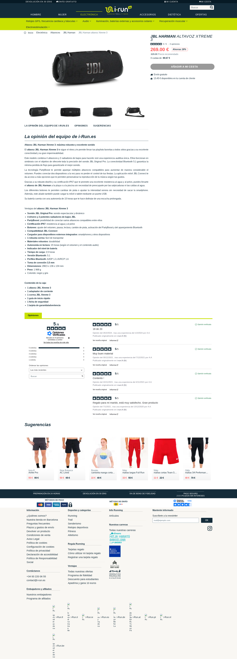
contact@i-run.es (36, 580)
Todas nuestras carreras (122, 530)
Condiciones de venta (38, 535)
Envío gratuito (67, 2)
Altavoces (55, 32)
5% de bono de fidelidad (142, 493)
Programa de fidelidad (80, 575)
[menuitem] (52, 21)
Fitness (72, 531)
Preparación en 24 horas (46, 493)
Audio (86, 21)
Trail (70, 519)
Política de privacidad (38, 550)
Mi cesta (206, 2)
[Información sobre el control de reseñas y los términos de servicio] (69, 338)
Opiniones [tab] (33, 315)
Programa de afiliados (39, 598)
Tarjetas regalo (76, 549)
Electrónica (89, 14)
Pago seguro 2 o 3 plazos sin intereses (190, 494)
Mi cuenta (172, 2)
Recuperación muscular (172, 21)
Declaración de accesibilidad (42, 554)
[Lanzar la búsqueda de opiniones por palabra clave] (82, 376)
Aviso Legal (33, 539)
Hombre (36, 14)
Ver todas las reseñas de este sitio (56, 342)
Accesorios (148, 14)
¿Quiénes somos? (37, 515)
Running (72, 515)
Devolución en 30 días (39, 2)
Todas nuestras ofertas (80, 571)
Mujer (62, 14)
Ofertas (201, 14)
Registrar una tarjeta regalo (83, 557)
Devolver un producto (38, 531)
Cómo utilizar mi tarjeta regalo (84, 553)
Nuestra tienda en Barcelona (42, 519)
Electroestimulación (37, 27)
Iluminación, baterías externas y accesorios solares (124, 21)
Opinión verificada (204, 324)
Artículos (114, 515)
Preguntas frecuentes (38, 523)
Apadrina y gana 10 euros (82, 583)
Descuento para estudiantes (83, 579)
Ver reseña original (100, 340)
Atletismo (73, 535)
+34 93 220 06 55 (36, 576)
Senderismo (74, 523)
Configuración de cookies (40, 546)
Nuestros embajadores (39, 594)
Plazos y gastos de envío (40, 527)
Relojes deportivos (78, 527)
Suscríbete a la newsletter (165, 516)
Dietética (174, 14)
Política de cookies (37, 542)
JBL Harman (69, 32)
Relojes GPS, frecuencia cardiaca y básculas (51, 21)
